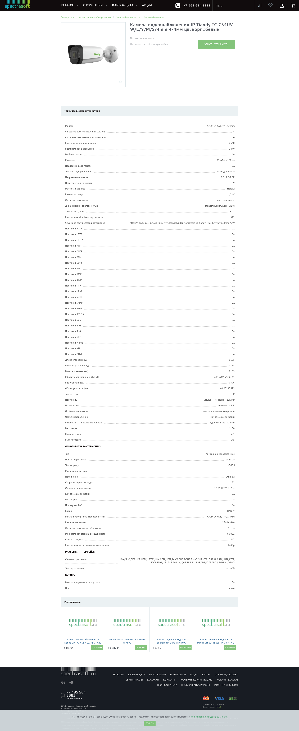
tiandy (151, 38)
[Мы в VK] (65, 682)
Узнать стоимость (216, 44)
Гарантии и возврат (226, 684)
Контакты (169, 679)
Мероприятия (157, 674)
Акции (194, 674)
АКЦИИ (147, 5)
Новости (118, 674)
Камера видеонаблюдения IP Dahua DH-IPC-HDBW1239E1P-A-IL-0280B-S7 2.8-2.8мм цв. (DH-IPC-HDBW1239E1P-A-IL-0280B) (83, 644)
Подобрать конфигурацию (196, 679)
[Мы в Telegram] (72, 682)
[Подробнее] (97, 647)
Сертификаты (134, 679)
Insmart (218, 707)
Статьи (206, 674)
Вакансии (153, 679)
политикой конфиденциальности (209, 716)
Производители (167, 684)
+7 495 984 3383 (197, 5)
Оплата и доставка (226, 674)
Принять (149, 723)
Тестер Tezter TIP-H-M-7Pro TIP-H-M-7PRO (127, 641)
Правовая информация (195, 684)
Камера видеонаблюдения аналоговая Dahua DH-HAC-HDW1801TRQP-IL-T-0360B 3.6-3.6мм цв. (171, 644)
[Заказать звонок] (177, 5)
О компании (178, 674)
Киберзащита (136, 674)
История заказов (227, 679)
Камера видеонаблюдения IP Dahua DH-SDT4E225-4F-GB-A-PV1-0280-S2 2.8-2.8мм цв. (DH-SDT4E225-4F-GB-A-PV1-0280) (216, 644)
